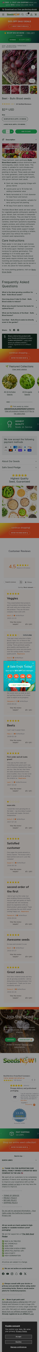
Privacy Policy (21, 1331)
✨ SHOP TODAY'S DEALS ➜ (19, 685)
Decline (18, 1342)
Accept (18, 1337)
